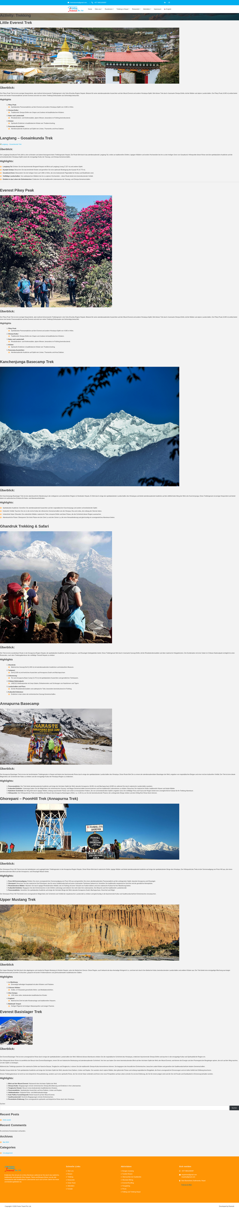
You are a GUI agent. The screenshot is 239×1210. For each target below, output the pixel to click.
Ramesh (231, 1206)
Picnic (124, 1189)
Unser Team (71, 1183)
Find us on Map (186, 1185)
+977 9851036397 (100, 2)
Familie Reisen (127, 1174)
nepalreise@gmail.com (189, 1174)
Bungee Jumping (128, 1171)
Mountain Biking (127, 1180)
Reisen (69, 1174)
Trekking (70, 1177)
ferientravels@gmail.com (78, 2)
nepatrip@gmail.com (188, 1177)
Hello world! (7, 1120)
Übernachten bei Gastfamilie (131, 1177)
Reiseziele (71, 1180)
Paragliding (126, 1186)
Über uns (70, 1171)
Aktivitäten (70, 1186)
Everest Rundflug (128, 1183)
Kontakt (70, 1189)
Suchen (2, 1104)
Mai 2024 (6, 1142)
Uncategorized (8, 1153)
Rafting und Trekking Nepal (131, 1192)
